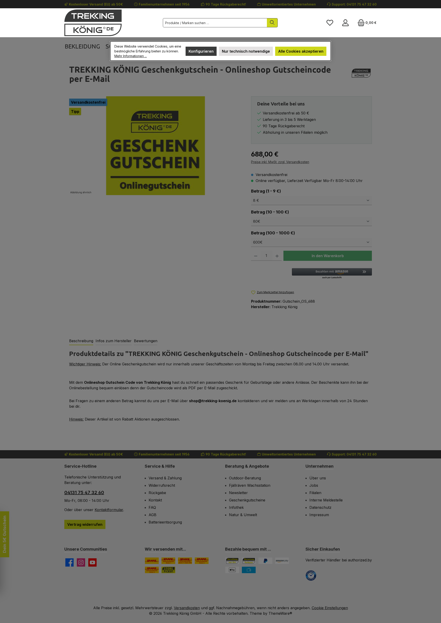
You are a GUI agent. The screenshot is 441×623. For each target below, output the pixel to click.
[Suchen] (272, 22)
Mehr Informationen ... (130, 56)
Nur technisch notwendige (246, 51)
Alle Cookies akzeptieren (300, 51)
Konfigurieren (201, 51)
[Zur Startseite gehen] (93, 22)
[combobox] (215, 22)
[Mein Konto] (345, 22)
